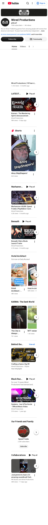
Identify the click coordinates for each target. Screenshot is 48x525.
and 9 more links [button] (36, 34)
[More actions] (34, 114)
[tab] (14, 46)
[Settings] (32, 3)
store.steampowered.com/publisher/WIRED (17, 34)
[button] (33, 46)
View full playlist (16, 369)
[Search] (27, 3)
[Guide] (3, 3)
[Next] (36, 104)
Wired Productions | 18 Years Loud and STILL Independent (24, 83)
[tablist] (24, 46)
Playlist (27, 366)
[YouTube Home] (13, 3)
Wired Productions (17, 118)
